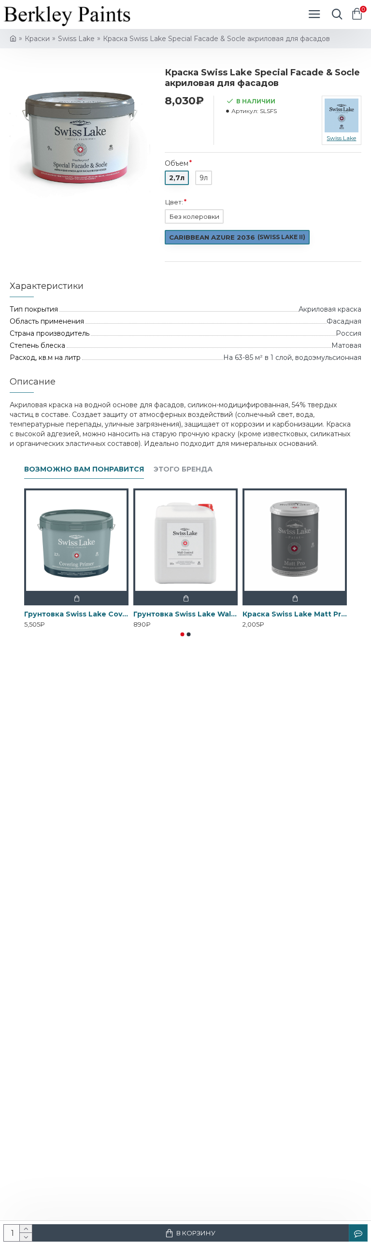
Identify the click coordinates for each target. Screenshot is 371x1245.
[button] (183, 634)
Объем (176, 163)
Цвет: (174, 202)
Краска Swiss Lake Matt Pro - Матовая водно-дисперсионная (295, 614)
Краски (37, 38)
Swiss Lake (76, 38)
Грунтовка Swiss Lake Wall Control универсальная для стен (185, 614)
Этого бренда (183, 469)
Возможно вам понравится (84, 469)
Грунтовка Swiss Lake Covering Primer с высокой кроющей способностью (76, 614)
